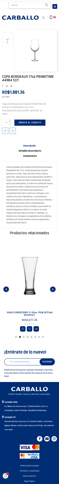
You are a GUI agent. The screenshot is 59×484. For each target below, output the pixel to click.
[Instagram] (54, 439)
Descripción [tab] (29, 146)
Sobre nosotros (29, 476)
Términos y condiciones (29, 471)
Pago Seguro (29, 481)
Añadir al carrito (30, 123)
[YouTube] (47, 439)
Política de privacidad (29, 466)
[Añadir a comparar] (13, 131)
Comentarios (30, 156)
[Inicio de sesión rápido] (43, 17)
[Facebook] (39, 439)
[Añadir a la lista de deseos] (5, 131)
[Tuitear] (7, 86)
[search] (46, 5)
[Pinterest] (11, 86)
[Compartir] (2, 86)
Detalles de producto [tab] (30, 151)
